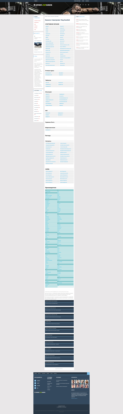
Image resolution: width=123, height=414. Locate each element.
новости (39, 373)
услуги (51, 373)
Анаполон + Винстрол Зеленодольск (61, 386)
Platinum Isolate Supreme (37, 113)
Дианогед (35, 120)
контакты (55, 373)
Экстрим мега (36, 107)
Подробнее (47, 304)
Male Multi (35, 111)
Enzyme (35, 103)
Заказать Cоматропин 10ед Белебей (53, 16)
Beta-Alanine (36, 105)
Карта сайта (61, 409)
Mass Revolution (36, 97)
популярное (43, 373)
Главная (46, 16)
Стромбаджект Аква (37, 93)
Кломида (35, 101)
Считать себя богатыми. (37, 40)
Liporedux (35, 95)
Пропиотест (36, 99)
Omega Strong (36, 116)
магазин (48, 373)
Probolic (35, 109)
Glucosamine (36, 118)
